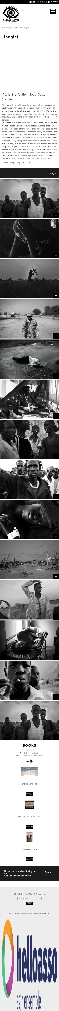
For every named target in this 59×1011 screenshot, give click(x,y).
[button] (53, 11)
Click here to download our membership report (29, 913)
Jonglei (9, 28)
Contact (41, 1)
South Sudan (17, 28)
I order (29, 794)
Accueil (2, 28)
